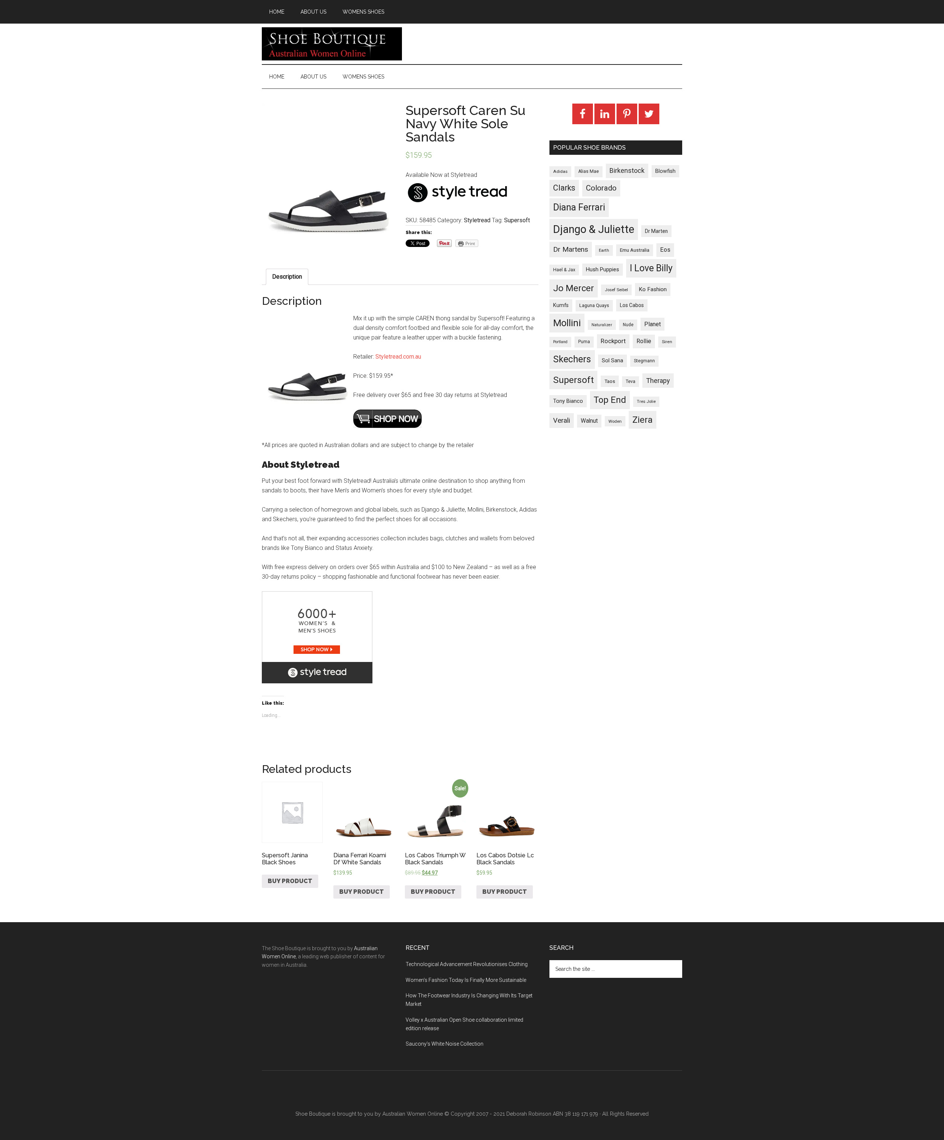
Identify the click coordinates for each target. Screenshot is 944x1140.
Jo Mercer (573, 288)
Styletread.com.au (398, 356)
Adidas (560, 171)
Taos (609, 381)
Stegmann (644, 360)
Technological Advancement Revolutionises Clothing (467, 964)
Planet (652, 324)
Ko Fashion (653, 289)
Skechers (572, 359)
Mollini (567, 322)
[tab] (287, 277)
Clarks (564, 187)
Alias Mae (588, 171)
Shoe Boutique (332, 43)
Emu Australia (634, 250)
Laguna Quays (594, 305)
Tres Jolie (646, 401)
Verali (561, 420)
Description (287, 276)
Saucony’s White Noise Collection (444, 1044)
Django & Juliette (593, 229)
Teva (630, 381)
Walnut (589, 421)
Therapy (658, 380)
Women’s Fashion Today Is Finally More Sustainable (466, 980)
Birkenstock (627, 170)
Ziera (642, 420)
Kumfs (561, 305)
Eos (665, 249)
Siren (667, 341)
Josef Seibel (616, 289)
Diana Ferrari (579, 207)
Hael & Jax (564, 269)
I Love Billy (651, 268)
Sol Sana (612, 360)
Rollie (643, 341)
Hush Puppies (602, 269)
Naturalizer (601, 325)
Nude (628, 324)
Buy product (290, 881)
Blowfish (665, 171)
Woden (615, 421)
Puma (584, 341)
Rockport (613, 341)
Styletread (477, 220)
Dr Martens (570, 249)
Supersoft (517, 220)
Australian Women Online (412, 1114)
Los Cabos (632, 305)
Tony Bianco (568, 401)
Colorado (601, 188)
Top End (610, 400)
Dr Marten (656, 231)
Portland (560, 341)
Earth (604, 250)
